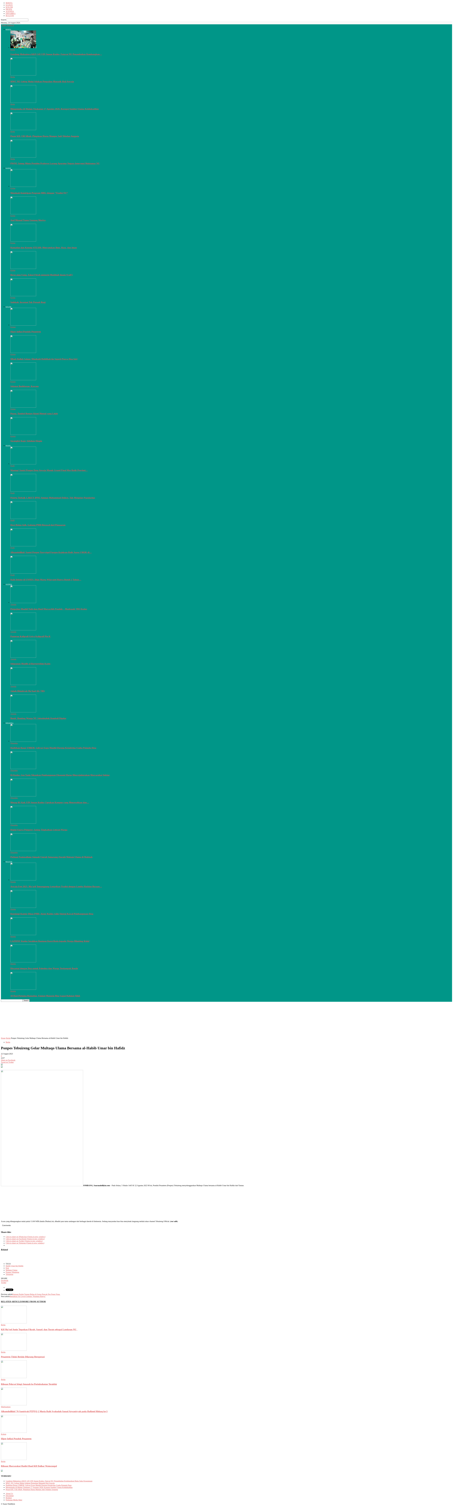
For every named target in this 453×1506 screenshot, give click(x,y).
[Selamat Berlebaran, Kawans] (23, 380)
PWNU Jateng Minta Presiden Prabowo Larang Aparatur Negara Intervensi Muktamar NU (55, 163)
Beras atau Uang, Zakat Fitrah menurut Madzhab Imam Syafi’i (41, 275)
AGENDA (10, 11)
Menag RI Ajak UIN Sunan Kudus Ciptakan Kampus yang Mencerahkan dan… (49, 802)
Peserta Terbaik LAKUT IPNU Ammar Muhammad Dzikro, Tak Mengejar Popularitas (52, 497)
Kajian (12, 188)
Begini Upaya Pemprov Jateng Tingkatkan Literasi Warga (38, 829)
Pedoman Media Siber (14, 1500)
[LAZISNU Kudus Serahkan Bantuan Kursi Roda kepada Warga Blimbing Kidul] (23, 934)
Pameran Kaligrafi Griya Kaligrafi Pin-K (30, 636)
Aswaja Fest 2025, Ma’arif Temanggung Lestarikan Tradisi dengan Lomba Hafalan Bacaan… (56, 886)
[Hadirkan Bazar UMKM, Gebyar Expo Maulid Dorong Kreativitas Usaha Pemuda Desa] (23, 741)
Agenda (13, 605)
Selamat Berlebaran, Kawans (24, 386)
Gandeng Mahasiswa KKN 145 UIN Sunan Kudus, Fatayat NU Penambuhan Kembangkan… (56, 54)
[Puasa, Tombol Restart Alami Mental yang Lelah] (23, 407)
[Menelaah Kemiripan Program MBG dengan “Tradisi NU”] (23, 186)
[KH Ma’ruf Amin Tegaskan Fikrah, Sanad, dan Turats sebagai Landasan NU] (14, 1323)
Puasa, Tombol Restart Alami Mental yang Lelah (34, 413)
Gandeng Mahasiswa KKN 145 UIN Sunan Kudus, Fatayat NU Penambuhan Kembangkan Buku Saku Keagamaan (49, 1481)
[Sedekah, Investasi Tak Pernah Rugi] (23, 295)
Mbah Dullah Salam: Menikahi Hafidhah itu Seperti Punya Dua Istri (43, 359)
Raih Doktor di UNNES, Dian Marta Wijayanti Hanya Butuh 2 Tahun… (45, 579)
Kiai (7, 1268)
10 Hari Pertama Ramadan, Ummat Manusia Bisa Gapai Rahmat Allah (45, 996)
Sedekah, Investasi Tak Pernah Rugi (28, 302)
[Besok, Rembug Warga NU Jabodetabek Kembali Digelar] (23, 712)
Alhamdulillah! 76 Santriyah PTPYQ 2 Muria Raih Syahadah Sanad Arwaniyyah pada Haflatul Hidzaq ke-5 (54, 1411)
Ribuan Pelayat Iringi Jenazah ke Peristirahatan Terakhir (29, 1384)
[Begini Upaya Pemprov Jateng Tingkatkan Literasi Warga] (23, 823)
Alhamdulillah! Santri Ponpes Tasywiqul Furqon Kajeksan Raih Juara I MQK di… (51, 552)
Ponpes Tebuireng (12, 1272)
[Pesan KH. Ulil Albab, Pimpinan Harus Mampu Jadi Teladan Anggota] (23, 129)
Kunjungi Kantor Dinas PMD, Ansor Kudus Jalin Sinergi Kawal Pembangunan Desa (51, 914)
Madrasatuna (5, 1407)
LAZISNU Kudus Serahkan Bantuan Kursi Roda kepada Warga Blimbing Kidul (49, 941)
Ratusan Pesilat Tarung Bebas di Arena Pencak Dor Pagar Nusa (36, 1294)
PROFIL (9, 9)
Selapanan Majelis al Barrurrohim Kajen (30, 663)
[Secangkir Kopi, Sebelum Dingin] (23, 434)
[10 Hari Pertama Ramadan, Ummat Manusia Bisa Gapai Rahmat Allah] (23, 989)
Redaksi (9, 1498)
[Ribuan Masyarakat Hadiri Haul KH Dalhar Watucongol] (14, 1459)
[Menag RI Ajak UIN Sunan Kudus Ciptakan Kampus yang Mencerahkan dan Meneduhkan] (23, 796)
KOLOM (9, 7)
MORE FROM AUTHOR (34, 1301)
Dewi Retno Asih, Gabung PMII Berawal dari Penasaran (37, 525)
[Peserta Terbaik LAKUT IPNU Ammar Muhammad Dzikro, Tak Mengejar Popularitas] (23, 491)
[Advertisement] (226, 1019)
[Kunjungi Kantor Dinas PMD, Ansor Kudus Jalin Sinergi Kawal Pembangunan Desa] (23, 907)
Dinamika (14, 743)
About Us (9, 1494)
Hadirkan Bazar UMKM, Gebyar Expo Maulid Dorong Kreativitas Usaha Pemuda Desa (53, 748)
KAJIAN (9, 5)
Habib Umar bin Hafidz (14, 1266)
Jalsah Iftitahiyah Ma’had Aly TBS (27, 691)
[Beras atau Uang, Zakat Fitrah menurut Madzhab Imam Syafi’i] (23, 268)
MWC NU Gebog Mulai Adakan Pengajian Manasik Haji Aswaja (42, 81)
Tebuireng (9, 1274)
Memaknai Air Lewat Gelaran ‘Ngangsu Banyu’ (28, 1296)
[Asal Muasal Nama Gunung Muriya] (23, 214)
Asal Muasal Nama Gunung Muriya (28, 220)
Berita (12, 50)
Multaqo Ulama (11, 1270)
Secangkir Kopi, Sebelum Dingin (26, 441)
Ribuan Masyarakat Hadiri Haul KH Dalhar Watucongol (29, 1466)
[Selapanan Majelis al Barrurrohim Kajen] (23, 657)
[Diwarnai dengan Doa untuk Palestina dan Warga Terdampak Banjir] (23, 962)
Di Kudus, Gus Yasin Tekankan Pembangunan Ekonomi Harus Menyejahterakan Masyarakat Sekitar (60, 775)
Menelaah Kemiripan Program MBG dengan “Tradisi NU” (39, 193)
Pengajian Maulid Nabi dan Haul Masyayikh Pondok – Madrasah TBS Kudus (48, 609)
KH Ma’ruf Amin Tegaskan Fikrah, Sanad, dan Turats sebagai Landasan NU (39, 1329)
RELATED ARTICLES (11, 1301)
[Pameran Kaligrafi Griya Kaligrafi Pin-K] (23, 630)
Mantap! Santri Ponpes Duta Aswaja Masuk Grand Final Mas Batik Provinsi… (49, 470)
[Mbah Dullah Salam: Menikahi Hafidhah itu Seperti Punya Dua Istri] (23, 352)
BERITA (9, 3)
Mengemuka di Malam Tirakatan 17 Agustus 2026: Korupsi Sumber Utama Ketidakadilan (54, 109)
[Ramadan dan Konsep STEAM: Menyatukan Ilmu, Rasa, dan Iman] (23, 241)
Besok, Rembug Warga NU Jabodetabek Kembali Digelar (38, 718)
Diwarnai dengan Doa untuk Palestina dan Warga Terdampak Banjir (44, 968)
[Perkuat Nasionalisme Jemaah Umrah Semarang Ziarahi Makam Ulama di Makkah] (23, 850)
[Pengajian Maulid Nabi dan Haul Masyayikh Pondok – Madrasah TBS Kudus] (23, 602)
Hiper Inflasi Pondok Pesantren (25, 331)
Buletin (13, 882)
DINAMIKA (11, 14)
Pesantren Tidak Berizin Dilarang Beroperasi (23, 1357)
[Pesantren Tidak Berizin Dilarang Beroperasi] (14, 1350)
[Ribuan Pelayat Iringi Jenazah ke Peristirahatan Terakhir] (14, 1377)
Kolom (13, 327)
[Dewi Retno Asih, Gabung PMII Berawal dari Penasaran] (23, 518)
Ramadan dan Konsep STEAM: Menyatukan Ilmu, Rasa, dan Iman (43, 247)
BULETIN (10, 16)
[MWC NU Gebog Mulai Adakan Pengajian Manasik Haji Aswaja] (23, 75)
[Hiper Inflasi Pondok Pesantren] (23, 325)
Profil (12, 466)
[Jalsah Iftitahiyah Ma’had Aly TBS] (23, 684)
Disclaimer (10, 1496)
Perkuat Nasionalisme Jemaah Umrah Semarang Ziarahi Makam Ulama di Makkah (51, 857)
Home (3, 1038)
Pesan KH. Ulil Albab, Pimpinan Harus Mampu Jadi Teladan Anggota (44, 136)
